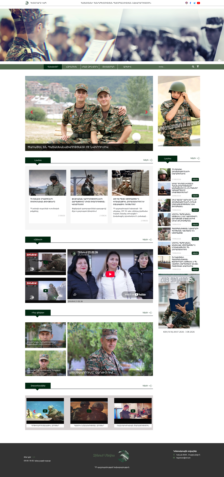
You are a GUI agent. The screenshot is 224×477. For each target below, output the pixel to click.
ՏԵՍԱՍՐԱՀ (108, 66)
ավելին (146, 160)
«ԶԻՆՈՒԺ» (71, 66)
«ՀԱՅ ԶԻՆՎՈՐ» (90, 66)
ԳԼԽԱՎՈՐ (53, 66)
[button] (146, 112)
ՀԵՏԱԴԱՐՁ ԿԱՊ (38, 3)
